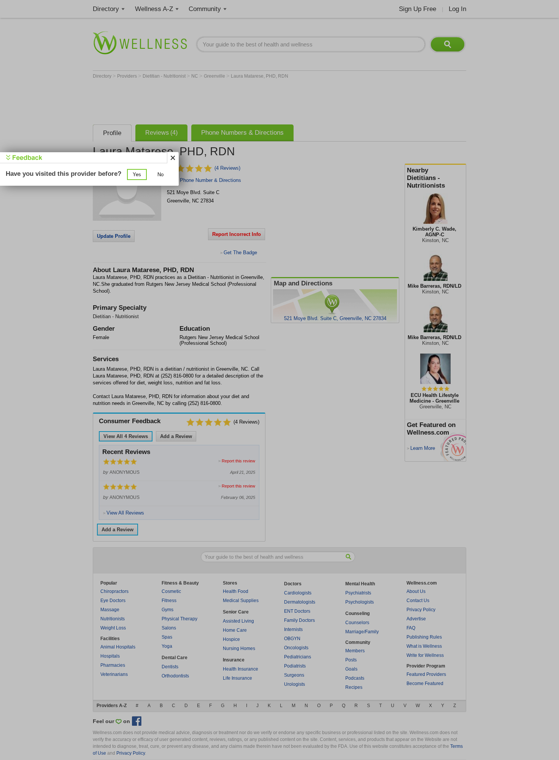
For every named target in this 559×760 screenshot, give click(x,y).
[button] (137, 174)
